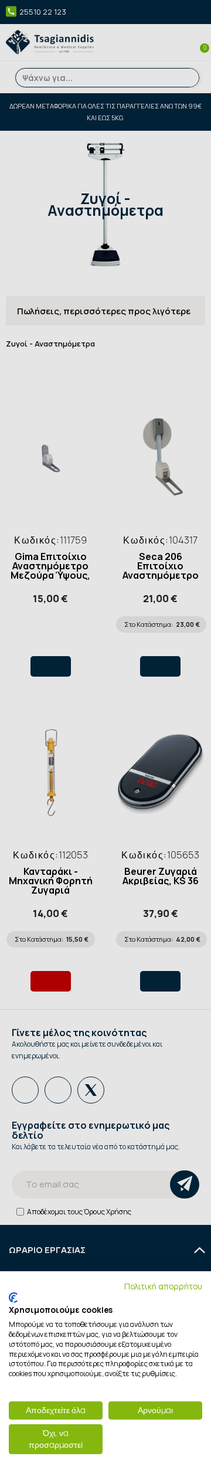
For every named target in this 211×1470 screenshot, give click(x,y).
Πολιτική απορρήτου (163, 1286)
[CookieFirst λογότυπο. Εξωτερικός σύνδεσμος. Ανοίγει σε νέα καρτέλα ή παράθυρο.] (13, 1297)
